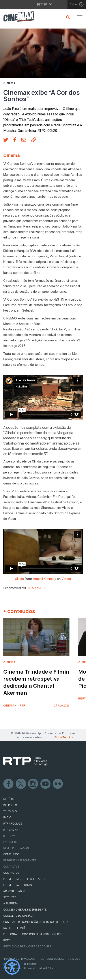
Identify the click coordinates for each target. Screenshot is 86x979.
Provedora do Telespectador (24, 878)
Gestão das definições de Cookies (27, 946)
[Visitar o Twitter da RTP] (21, 784)
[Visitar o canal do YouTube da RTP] (45, 784)
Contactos (11, 866)
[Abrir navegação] (80, 17)
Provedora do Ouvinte (19, 885)
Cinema (9, 83)
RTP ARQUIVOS (12, 823)
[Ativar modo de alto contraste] (12, 967)
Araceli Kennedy (44, 579)
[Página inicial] (17, 17)
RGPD (6, 940)
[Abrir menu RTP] (43, 4)
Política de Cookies (51, 958)
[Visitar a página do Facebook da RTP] (8, 784)
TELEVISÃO (10, 811)
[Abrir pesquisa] (67, 17)
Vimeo (66, 579)
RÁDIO (7, 817)
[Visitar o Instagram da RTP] (33, 784)
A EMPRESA (10, 903)
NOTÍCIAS (9, 799)
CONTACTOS (11, 872)
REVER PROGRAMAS (16, 848)
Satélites (9, 897)
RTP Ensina (10, 829)
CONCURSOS (11, 854)
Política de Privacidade (19, 958)
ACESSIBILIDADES (14, 891)
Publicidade (28, 964)
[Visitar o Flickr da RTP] (58, 784)
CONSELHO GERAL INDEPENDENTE (25, 909)
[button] (8, 140)
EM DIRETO (10, 842)
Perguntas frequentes (19, 860)
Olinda (19, 579)
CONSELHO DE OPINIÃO (18, 915)
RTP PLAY (9, 835)
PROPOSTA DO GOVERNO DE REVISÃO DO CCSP (32, 934)
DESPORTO (10, 805)
